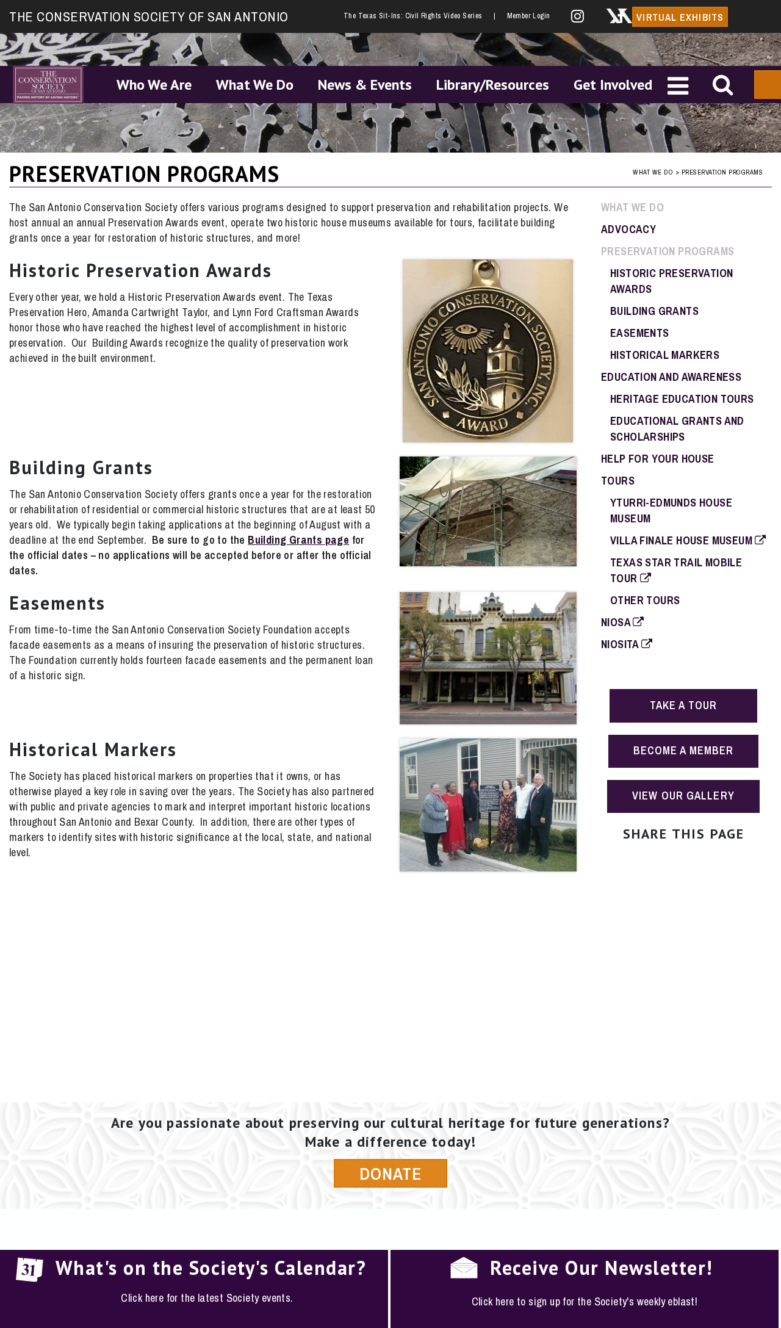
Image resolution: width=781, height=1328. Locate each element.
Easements (57, 603)
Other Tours (645, 600)
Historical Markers (93, 749)
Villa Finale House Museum (682, 540)
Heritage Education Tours (682, 398)
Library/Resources (492, 85)
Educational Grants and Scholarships (677, 428)
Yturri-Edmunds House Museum (671, 510)
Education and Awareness (671, 376)
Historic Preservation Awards (140, 270)
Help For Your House (657, 458)
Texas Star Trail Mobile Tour (676, 570)
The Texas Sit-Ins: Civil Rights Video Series (419, 16)
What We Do (254, 85)
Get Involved (613, 85)
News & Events (365, 85)
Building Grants (81, 467)
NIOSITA (621, 644)
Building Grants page (298, 539)
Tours (618, 480)
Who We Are (154, 85)
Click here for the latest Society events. (207, 1297)
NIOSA (617, 622)
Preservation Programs (667, 251)
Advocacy (628, 229)
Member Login (528, 16)
